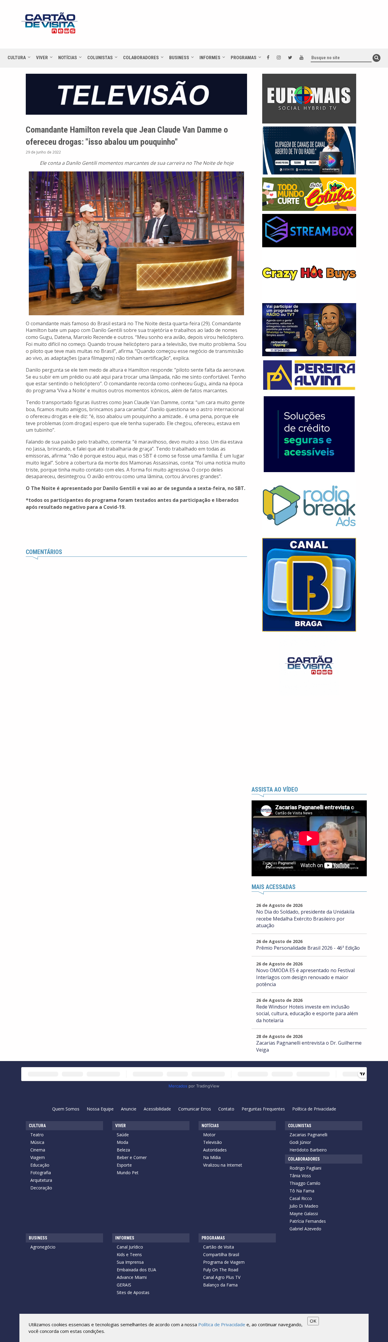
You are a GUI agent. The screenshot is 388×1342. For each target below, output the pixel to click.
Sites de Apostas (133, 1292)
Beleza (123, 1150)
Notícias (67, 57)
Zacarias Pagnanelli (308, 1134)
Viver (42, 57)
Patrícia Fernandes (307, 1221)
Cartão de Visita (218, 1247)
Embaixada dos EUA (136, 1270)
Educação (39, 1165)
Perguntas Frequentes (263, 1109)
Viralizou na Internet (222, 1165)
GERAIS (124, 1285)
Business (179, 57)
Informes (209, 57)
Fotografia (40, 1172)
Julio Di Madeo (303, 1206)
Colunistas (100, 57)
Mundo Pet (128, 1172)
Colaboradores (141, 57)
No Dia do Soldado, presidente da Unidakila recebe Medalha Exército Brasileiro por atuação (305, 918)
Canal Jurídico (130, 1247)
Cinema (37, 1150)
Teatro (37, 1134)
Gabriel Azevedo (305, 1229)
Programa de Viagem (224, 1262)
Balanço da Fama (220, 1285)
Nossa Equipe (100, 1109)
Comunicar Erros (194, 1109)
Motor (209, 1134)
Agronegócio (42, 1247)
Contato (226, 1109)
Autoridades (215, 1150)
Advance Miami (132, 1277)
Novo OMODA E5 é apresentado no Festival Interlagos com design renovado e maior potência (305, 977)
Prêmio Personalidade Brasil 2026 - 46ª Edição (308, 948)
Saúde (123, 1134)
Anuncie (128, 1109)
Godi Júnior (300, 1142)
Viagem (37, 1157)
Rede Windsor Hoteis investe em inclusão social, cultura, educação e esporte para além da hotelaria (307, 1013)
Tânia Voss (300, 1175)
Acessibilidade (157, 1109)
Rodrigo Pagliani (305, 1168)
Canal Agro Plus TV (221, 1277)
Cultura (17, 57)
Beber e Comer (132, 1157)
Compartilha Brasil (221, 1254)
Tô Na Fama (301, 1191)
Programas (243, 57)
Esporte (124, 1165)
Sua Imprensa (130, 1262)
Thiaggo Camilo (304, 1183)
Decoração (41, 1188)
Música (37, 1142)
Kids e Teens (129, 1254)
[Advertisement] (248, 27)
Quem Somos (65, 1109)
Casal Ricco (300, 1198)
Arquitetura (41, 1180)
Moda (122, 1142)
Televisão (212, 1142)
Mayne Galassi (303, 1213)
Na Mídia (212, 1157)
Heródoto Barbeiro (308, 1150)
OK (313, 1321)
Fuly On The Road (220, 1270)
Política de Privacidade (314, 1109)
